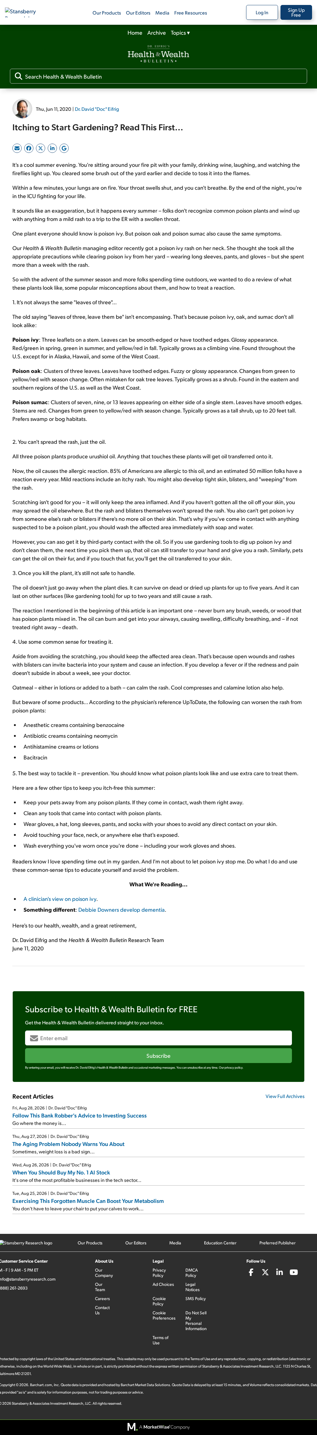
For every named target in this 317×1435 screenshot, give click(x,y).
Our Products (107, 12)
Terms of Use (160, 1340)
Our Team (100, 1287)
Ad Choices (163, 1284)
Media (162, 12)
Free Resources (190, 12)
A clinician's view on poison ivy (60, 898)
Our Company (104, 1272)
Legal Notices (192, 1287)
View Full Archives (285, 1096)
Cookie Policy (159, 1301)
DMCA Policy (191, 1272)
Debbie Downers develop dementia (121, 909)
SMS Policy (195, 1298)
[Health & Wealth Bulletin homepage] (158, 54)
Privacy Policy (159, 1272)
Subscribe (158, 1055)
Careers (102, 1298)
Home (135, 32)
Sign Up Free (296, 12)
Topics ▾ (180, 32)
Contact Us (102, 1310)
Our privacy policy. (231, 1067)
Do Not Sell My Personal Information (196, 1320)
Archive (156, 32)
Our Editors (138, 12)
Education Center (220, 1242)
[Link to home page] (26, 12)
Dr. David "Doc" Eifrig (97, 109)
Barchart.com (41, 1384)
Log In (262, 12)
